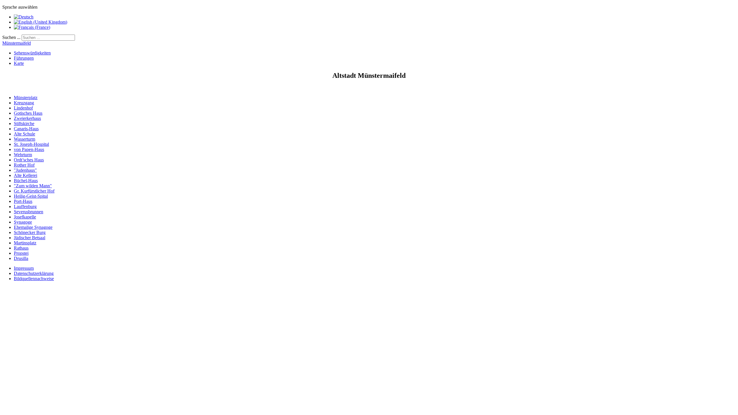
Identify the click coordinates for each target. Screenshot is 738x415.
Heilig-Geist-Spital (31, 196)
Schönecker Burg (30, 232)
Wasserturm (24, 139)
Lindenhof (23, 107)
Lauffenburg (25, 206)
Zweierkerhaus (27, 118)
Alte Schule (24, 133)
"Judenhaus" (25, 170)
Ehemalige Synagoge (33, 227)
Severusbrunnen (28, 211)
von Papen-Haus (29, 149)
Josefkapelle (25, 216)
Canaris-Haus (26, 128)
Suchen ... (11, 37)
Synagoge (23, 222)
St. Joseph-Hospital (31, 144)
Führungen (24, 58)
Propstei (21, 253)
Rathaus (21, 248)
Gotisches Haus (28, 113)
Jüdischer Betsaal (29, 237)
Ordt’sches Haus (29, 159)
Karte (19, 63)
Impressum (24, 268)
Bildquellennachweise (34, 278)
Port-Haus (23, 201)
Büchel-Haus (26, 180)
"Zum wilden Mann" (33, 185)
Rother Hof (24, 165)
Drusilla (21, 258)
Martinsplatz (25, 242)
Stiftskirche (24, 123)
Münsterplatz (25, 97)
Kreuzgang (24, 102)
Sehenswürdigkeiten (32, 52)
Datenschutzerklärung (34, 273)
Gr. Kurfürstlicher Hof (34, 190)
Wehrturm (23, 154)
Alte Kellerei (25, 175)
